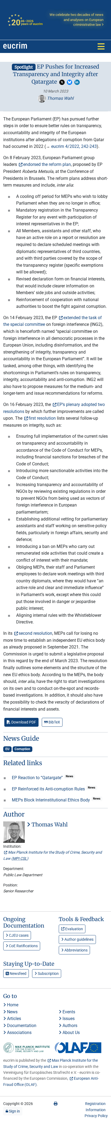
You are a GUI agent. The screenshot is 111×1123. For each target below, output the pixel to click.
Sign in (14, 1111)
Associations (19, 1032)
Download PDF (23, 722)
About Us (70, 1032)
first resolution (42, 418)
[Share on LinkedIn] (77, 82)
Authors (69, 1025)
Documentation (21, 1025)
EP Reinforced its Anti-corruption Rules (49, 789)
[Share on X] (62, 82)
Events (68, 1011)
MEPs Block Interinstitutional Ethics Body (51, 800)
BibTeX (54, 722)
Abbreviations (76, 950)
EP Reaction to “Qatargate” (38, 777)
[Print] (55, 1103)
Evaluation (73, 929)
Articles (13, 1018)
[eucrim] (15, 46)
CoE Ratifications (23, 946)
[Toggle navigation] (101, 46)
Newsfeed (17, 973)
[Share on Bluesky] (69, 82)
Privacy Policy (96, 1116)
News (12, 1011)
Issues (68, 1018)
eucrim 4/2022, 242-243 (74, 146)
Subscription (48, 973)
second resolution (35, 633)
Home (12, 1004)
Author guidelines (78, 939)
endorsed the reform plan (47, 164)
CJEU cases (18, 935)
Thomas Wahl (60, 98)
